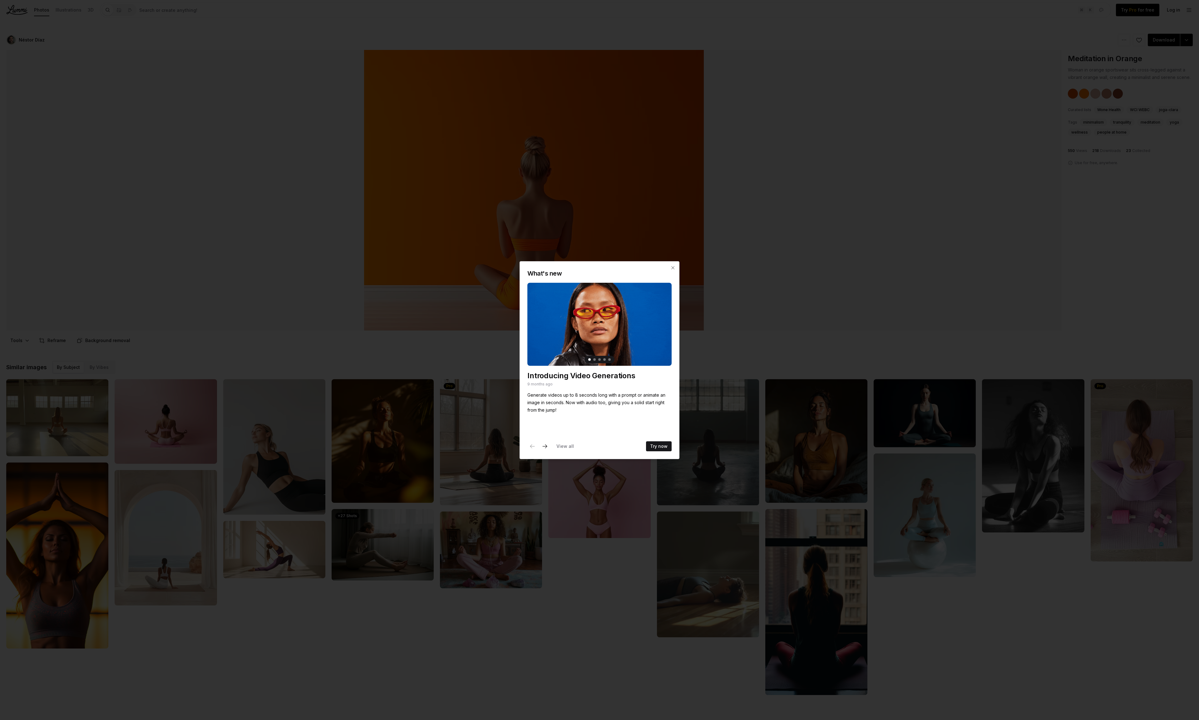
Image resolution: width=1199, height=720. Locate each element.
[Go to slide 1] (589, 359)
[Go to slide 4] (604, 359)
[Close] (673, 268)
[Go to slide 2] (594, 359)
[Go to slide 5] (609, 359)
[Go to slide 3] (599, 359)
